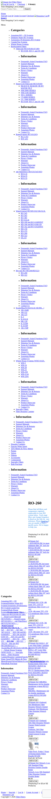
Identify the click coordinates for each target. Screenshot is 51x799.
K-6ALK (24, 319)
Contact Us (25, 82)
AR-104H (25, 310)
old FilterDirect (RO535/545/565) (29, 172)
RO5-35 (24, 178)
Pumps (13, 451)
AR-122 (24, 312)
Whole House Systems (20, 44)
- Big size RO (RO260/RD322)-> (10, 644)
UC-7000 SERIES (28, 99)
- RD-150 (14, 639)
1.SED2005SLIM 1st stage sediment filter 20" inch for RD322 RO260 (38, 552)
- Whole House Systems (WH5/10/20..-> (11, 651)
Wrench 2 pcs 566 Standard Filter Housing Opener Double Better (39, 774)
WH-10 (24, 365)
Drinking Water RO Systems (22, 38)
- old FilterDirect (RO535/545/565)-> (14, 622)
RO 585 (24, 218)
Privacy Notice (26, 70)
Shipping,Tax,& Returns (30, 66)
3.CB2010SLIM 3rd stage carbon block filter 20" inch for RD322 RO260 (39, 593)
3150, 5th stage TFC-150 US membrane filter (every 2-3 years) (38, 634)
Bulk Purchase (16, 464)
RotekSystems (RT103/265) (27, 134)
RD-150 (24, 229)
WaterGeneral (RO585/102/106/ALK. (31, 211)
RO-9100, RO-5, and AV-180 (32, 51)
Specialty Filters (22, 409)
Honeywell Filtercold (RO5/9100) (29, 84)
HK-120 (24, 321)
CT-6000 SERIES (28, 97)
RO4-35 (24, 176)
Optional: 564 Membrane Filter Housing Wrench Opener (38, 711)
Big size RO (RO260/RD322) (27, 271)
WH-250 (24, 372)
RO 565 (24, 216)
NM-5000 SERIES (28, 90)
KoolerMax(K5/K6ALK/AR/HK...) (30, 308)
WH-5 (23, 363)
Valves (13, 453)
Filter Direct (20, 797)
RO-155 (24, 231)
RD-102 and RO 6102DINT (32, 227)
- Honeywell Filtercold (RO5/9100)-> (11, 618)
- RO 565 (8, 630)
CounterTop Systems (19, 42)
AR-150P (24, 328)
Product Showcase (28, 77)
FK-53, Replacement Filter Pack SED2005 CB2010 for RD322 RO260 (38, 672)
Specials (4, 16)
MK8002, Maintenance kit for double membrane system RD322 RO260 (38, 693)
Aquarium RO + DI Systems (22, 35)
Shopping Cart (8, 795)
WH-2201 (25, 376)
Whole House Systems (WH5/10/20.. (30, 361)
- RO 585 (18, 630)
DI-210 (23, 238)
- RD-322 (18, 641)
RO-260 (24, 233)
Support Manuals (27, 64)
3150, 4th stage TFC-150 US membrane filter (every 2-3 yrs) (38, 613)
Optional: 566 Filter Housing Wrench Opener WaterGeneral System (38, 731)
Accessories (15, 458)
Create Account (20, 16)
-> (16, 612)
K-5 (22, 317)
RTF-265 (24, 139)
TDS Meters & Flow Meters (22, 449)
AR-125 (24, 315)
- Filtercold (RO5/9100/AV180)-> (14, 614)
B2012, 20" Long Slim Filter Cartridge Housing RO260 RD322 (37, 652)
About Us (24, 75)
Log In (11, 4)
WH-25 (24, 370)
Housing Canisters (18, 444)
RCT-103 (24, 137)
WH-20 (24, 367)
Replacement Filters (18, 46)
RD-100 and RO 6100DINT (32, 222)
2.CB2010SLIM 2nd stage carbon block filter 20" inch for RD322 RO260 (39, 572)
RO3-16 (24, 174)
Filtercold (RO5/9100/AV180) (27, 49)
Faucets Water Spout (19, 446)
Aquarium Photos (28, 79)
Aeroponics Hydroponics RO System (25, 40)
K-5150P (24, 324)
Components (16, 460)
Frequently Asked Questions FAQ (34, 61)
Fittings (14, 455)
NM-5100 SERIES (28, 93)
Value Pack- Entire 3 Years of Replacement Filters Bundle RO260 (38, 753)
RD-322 (24, 236)
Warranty (24, 73)
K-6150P (24, 326)
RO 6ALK (25, 220)
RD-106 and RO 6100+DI (31, 224)
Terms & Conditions (29, 68)
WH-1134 (25, 374)
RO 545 (24, 213)
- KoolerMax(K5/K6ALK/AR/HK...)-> (15, 648)
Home (3, 14)
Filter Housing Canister (25, 411)
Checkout (21, 4)
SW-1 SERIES (26, 95)
